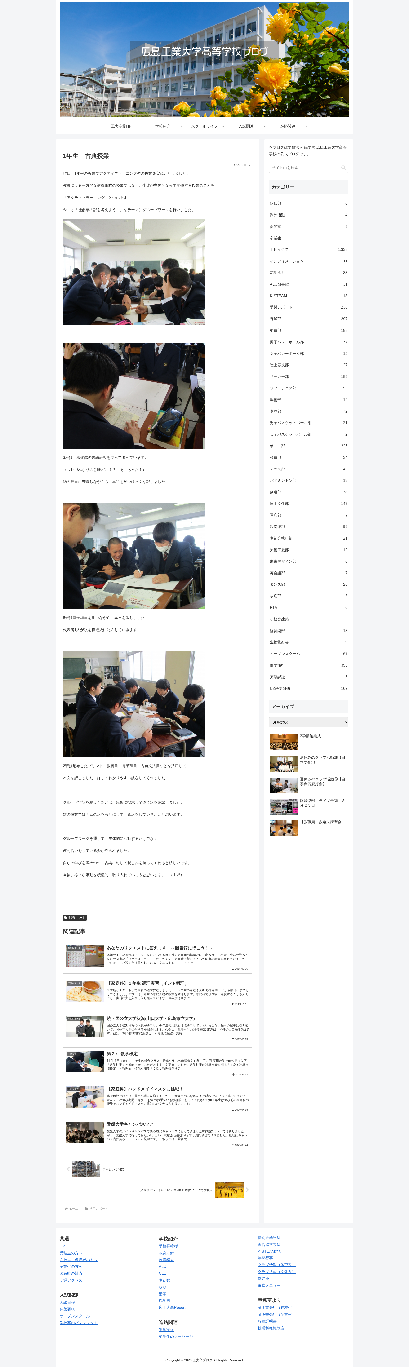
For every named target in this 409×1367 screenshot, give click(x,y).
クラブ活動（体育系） (277, 1265)
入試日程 (67, 1303)
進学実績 (166, 1330)
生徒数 (164, 1280)
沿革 (162, 1294)
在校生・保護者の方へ (79, 1260)
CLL (162, 1273)
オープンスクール (75, 1316)
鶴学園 (164, 1301)
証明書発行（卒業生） (277, 1314)
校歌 (162, 1287)
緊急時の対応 (71, 1273)
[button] (343, 167)
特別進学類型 (269, 1238)
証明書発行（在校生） (277, 1307)
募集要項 (67, 1309)
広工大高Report (172, 1307)
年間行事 (265, 1258)
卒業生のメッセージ (176, 1337)
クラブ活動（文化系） (277, 1272)
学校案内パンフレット (79, 1323)
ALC (162, 1267)
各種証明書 (267, 1321)
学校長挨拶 (168, 1246)
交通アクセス (71, 1280)
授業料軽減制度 (271, 1328)
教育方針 (166, 1253)
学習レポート (76, 917)
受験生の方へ (71, 1253)
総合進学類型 (269, 1245)
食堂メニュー (269, 1285)
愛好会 (263, 1279)
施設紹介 (166, 1260)
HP (62, 1246)
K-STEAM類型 (270, 1251)
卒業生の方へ (71, 1267)
